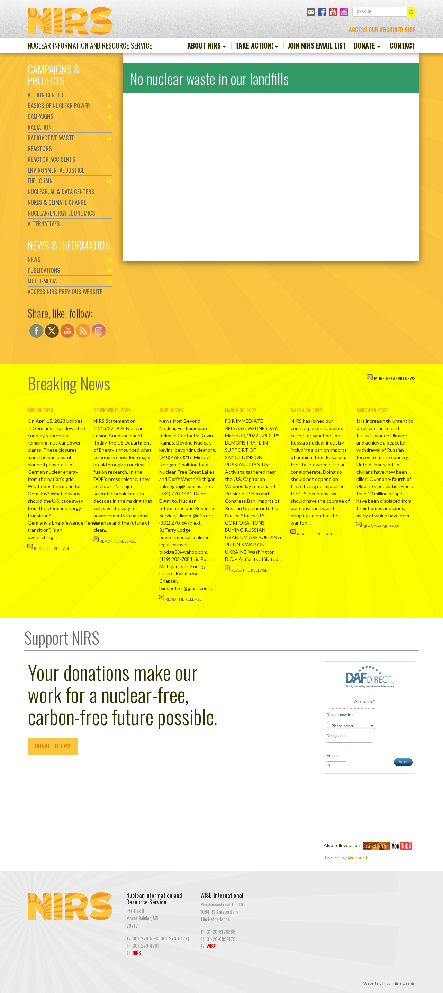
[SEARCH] (411, 12)
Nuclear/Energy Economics (61, 213)
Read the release (52, 548)
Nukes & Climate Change (57, 202)
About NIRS (204, 45)
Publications (44, 270)
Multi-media (42, 280)
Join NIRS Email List (317, 45)
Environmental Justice (56, 170)
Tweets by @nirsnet (346, 857)
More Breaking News (394, 378)
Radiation (40, 127)
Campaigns (40, 116)
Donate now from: (341, 715)
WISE (211, 946)
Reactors (40, 148)
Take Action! (254, 45)
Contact (402, 45)
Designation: (337, 735)
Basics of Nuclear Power (59, 105)
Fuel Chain (40, 180)
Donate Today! (52, 745)
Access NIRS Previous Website (65, 291)
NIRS (137, 952)
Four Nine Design (399, 983)
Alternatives (44, 223)
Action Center (45, 94)
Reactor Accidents (51, 159)
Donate (364, 45)
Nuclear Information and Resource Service (90, 45)
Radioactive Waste (51, 137)
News (34, 259)
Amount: (334, 756)
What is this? (364, 701)
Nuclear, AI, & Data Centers (61, 191)
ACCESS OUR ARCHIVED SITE (382, 30)
